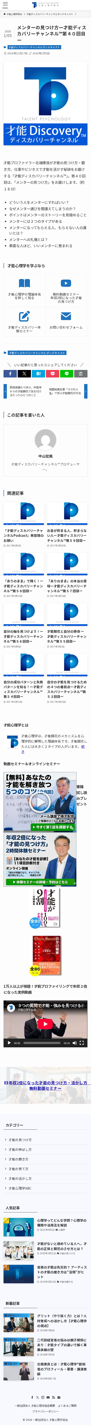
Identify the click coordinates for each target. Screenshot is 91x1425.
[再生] (9, 1043)
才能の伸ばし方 (20, 1149)
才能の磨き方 (18, 1159)
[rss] (53, 1397)
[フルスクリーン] (82, 1043)
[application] (45, 1023)
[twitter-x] (38, 1397)
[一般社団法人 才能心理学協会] (45, 5)
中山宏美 (45, 456)
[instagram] (43, 1397)
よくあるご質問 (67, 1406)
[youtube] (48, 1397)
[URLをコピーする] (80, 374)
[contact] (59, 1397)
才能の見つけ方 (20, 1139)
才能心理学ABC (20, 1188)
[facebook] (32, 1397)
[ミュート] (74, 1043)
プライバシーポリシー (45, 1411)
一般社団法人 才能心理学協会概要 (35, 1406)
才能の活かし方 (20, 1178)
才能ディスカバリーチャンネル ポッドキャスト (34, 47)
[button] (10, 374)
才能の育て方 (18, 1168)
